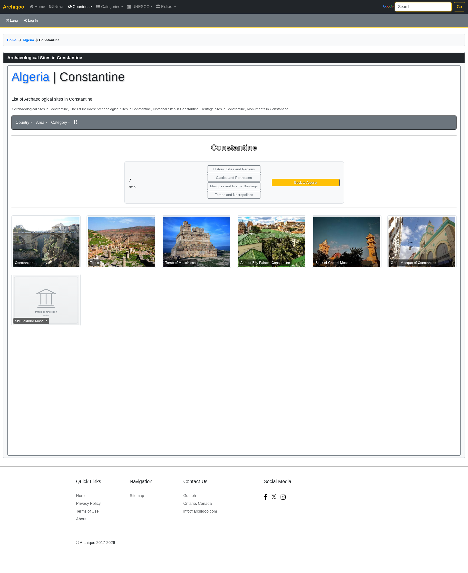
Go (459, 7)
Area (40, 122)
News (59, 7)
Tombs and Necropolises (234, 195)
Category (59, 122)
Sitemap (137, 496)
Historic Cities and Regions (234, 169)
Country (22, 122)
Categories (110, 7)
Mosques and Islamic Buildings (234, 186)
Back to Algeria (305, 182)
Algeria (28, 40)
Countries (81, 7)
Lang (14, 20)
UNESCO (140, 7)
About (81, 519)
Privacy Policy (88, 503)
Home (40, 7)
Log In (33, 20)
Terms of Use (87, 511)
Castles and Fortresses (234, 178)
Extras (167, 7)
